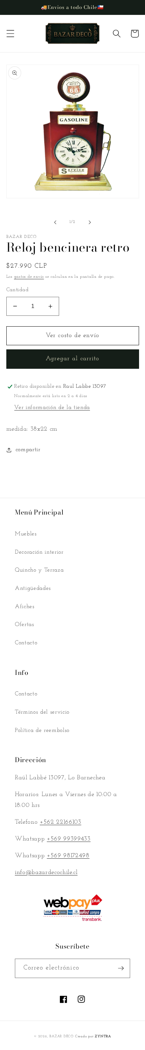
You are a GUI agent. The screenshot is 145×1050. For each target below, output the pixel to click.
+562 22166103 (60, 822)
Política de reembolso (42, 730)
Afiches (25, 607)
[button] (10, 34)
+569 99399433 (69, 839)
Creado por (93, 1036)
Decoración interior (39, 552)
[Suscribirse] (121, 968)
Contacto (26, 643)
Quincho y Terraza (39, 570)
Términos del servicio (42, 712)
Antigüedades (33, 588)
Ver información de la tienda (52, 408)
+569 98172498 (68, 856)
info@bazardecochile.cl (46, 872)
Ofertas (24, 625)
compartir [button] (28, 450)
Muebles (26, 534)
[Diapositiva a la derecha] (89, 222)
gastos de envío (29, 277)
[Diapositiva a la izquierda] (55, 222)
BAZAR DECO (61, 1036)
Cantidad (17, 290)
